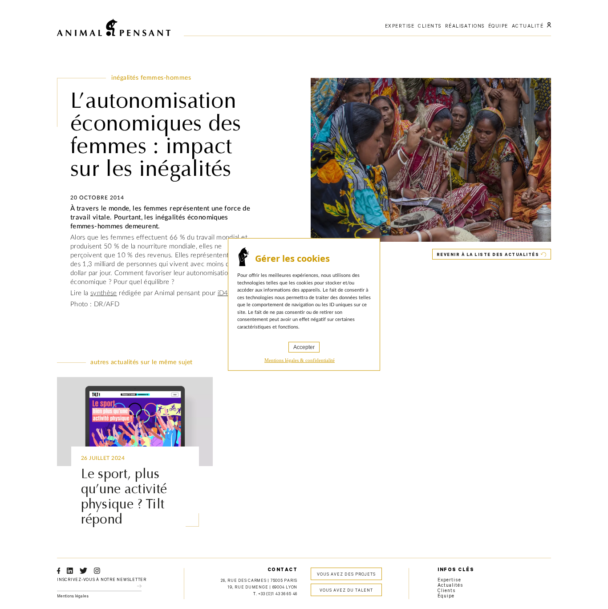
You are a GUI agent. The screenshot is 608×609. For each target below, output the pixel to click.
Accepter (304, 347)
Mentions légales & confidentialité (299, 360)
